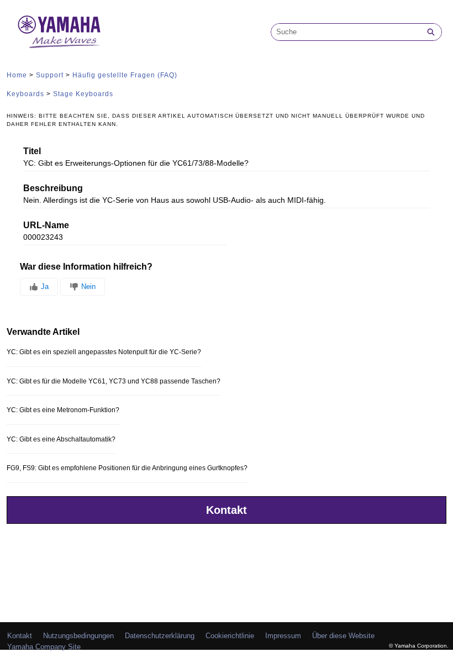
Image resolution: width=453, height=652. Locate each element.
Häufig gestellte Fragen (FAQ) (124, 75)
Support (50, 75)
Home (17, 75)
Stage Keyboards (83, 94)
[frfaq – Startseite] (59, 31)
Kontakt (226, 510)
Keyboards (25, 94)
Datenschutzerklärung (159, 636)
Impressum (283, 636)
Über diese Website (343, 636)
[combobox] (345, 32)
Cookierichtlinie (230, 636)
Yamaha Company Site (44, 647)
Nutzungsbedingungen (78, 636)
